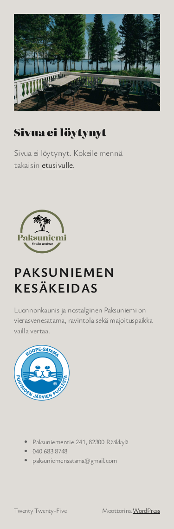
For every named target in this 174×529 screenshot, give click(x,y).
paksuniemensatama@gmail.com (74, 460)
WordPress (146, 510)
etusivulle (57, 164)
